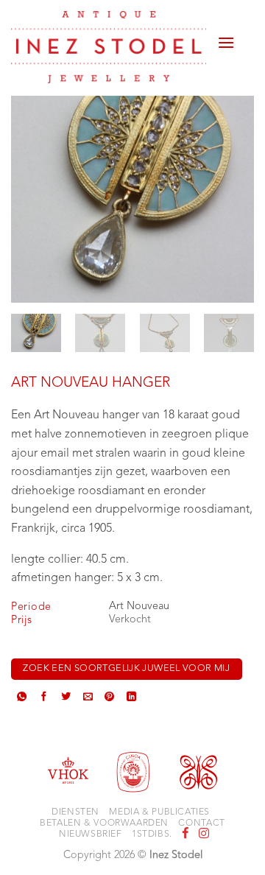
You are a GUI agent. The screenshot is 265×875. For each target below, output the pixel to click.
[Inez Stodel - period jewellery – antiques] (108, 47)
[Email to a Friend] (88, 697)
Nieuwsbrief (90, 834)
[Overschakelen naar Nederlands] (244, 28)
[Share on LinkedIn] (131, 697)
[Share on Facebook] (44, 697)
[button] (226, 36)
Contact (201, 823)
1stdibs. (152, 834)
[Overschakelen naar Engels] (244, 46)
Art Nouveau (139, 606)
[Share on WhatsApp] (22, 697)
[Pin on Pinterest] (109, 697)
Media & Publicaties (159, 812)
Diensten (75, 812)
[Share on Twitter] (66, 697)
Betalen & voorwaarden (104, 823)
